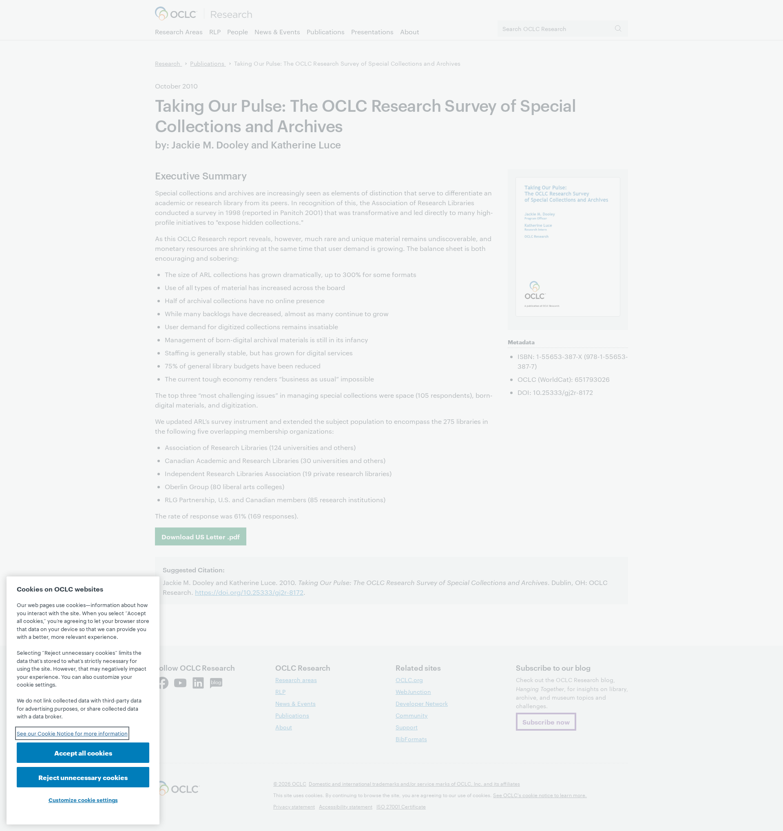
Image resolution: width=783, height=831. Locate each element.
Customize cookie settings (83, 799)
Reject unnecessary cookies (83, 777)
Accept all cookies (83, 752)
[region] (83, 700)
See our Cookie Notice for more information (72, 733)
